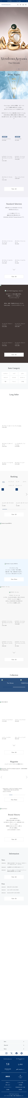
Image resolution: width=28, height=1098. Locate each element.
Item (5, 1068)
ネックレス (5, 400)
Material (6, 1071)
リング (14, 400)
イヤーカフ (14, 404)
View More (14, 606)
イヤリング (5, 404)
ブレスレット (22, 404)
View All (14, 189)
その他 (22, 408)
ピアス (22, 400)
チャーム (14, 408)
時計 (5, 408)
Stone (5, 1075)
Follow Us (14, 977)
